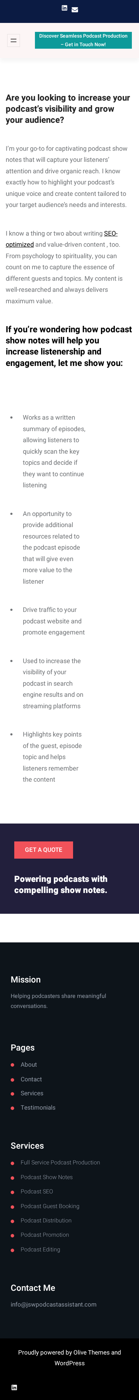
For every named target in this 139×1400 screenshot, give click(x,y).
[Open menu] (13, 40)
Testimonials (38, 1107)
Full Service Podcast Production (60, 1162)
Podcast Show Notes (47, 1177)
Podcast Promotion (45, 1235)
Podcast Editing (40, 1249)
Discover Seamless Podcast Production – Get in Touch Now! (83, 40)
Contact (31, 1079)
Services (32, 1093)
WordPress (70, 1363)
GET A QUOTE (43, 849)
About (29, 1064)
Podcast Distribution (46, 1220)
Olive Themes (92, 1352)
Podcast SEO (37, 1191)
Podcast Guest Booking (50, 1206)
